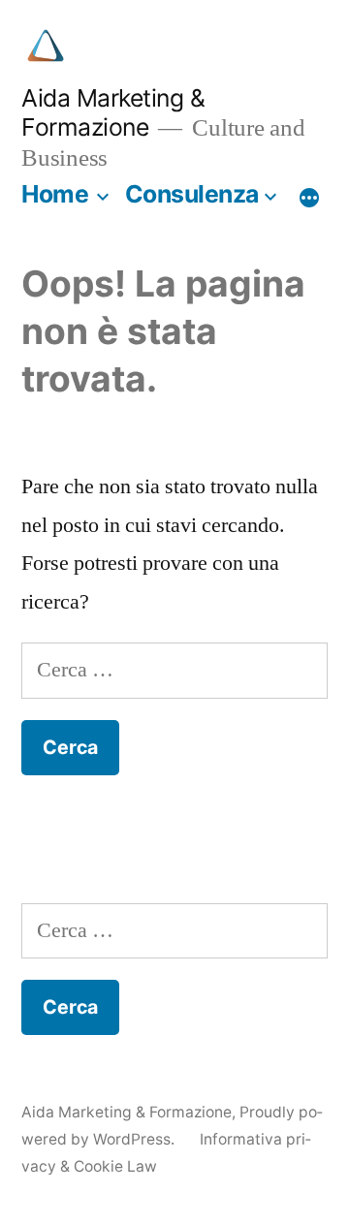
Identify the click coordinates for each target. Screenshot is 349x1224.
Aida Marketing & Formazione (113, 112)
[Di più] (309, 197)
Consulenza (192, 193)
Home (54, 193)
